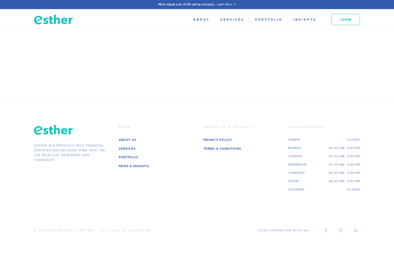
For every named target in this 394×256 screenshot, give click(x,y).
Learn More (224, 4)
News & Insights (134, 166)
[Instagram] (340, 230)
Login (345, 19)
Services (232, 19)
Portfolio (269, 19)
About (201, 19)
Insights (304, 19)
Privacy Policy (217, 140)
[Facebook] (325, 230)
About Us (127, 140)
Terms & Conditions (222, 148)
